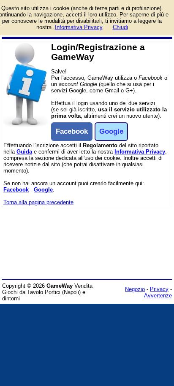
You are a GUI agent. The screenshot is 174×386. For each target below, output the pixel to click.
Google (43, 189)
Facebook (16, 189)
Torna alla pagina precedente (38, 202)
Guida (24, 151)
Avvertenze (158, 295)
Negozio (135, 289)
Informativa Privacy (139, 151)
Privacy (159, 289)
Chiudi (120, 27)
